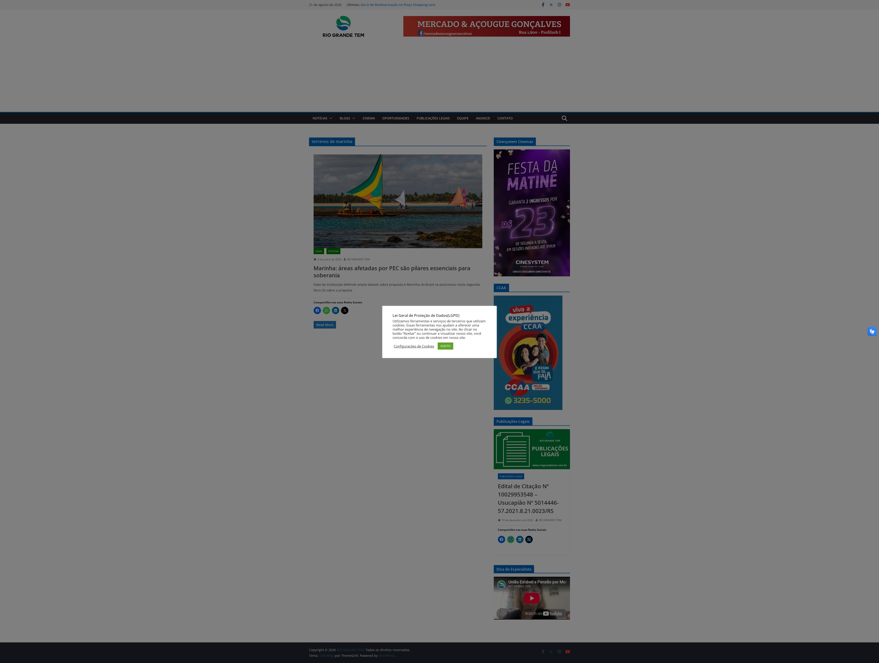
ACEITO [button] (445, 346)
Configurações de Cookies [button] (414, 346)
